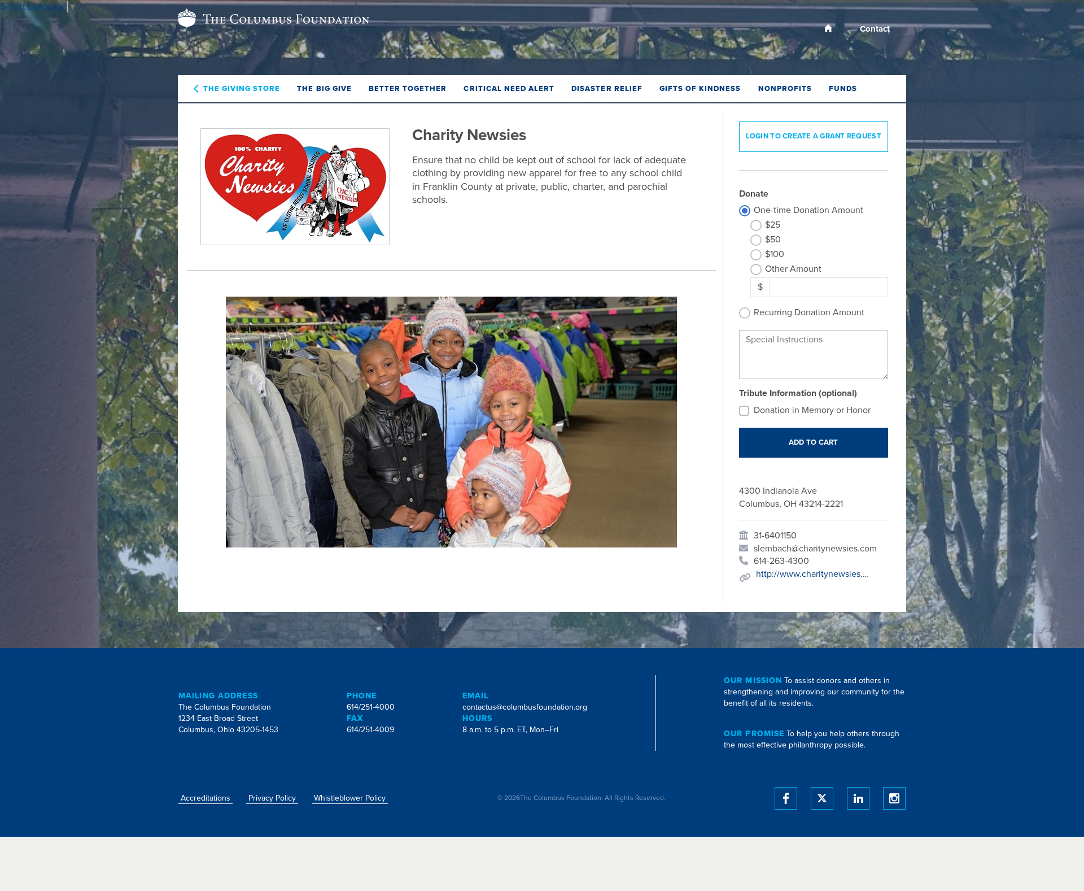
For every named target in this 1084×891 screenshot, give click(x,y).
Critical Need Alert (509, 88)
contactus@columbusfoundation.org (524, 707)
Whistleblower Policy (350, 798)
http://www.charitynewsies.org (812, 574)
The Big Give (324, 88)
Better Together (408, 88)
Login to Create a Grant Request (813, 136)
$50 (773, 239)
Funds (843, 88)
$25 (772, 225)
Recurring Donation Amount (809, 312)
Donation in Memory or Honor (812, 410)
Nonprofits (785, 88)
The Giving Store (242, 88)
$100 (774, 254)
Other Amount (793, 269)
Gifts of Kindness (700, 88)
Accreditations (205, 798)
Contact (875, 29)
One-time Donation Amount (808, 210)
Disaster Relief (606, 88)
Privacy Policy (272, 798)
